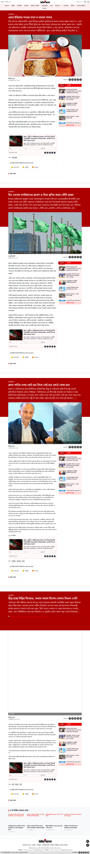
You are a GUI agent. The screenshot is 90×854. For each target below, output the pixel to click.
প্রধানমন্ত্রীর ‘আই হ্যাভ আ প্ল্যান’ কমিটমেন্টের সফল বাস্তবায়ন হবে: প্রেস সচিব (73, 98)
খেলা (51, 5)
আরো (44, 8)
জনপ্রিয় (69, 85)
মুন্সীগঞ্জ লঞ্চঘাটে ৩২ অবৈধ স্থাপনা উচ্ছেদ (72, 117)
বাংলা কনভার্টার (63, 845)
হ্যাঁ (10, 148)
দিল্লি (13, 784)
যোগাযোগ (33, 845)
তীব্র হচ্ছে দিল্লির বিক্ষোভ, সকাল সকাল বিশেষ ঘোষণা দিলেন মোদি (42, 598)
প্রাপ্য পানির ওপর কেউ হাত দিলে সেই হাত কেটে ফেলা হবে (39, 385)
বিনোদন (57, 5)
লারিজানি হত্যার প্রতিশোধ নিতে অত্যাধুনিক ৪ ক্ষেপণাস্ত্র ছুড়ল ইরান (16, 828)
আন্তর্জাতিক (45, 5)
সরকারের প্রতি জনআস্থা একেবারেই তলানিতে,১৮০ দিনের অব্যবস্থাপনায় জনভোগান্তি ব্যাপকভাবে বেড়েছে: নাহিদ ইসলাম (73, 91)
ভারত (23, 561)
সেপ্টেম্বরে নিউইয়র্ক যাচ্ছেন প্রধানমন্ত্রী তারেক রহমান (72, 110)
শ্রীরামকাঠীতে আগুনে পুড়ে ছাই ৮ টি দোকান (54, 827)
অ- (87, 845)
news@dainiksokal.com (39, 850)
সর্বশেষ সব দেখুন (70, 125)
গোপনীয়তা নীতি (45, 845)
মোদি (21, 784)
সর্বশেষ (7, 5)
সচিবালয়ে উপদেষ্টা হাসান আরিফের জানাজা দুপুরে (71, 827)
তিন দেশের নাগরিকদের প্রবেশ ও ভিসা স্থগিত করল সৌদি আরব (41, 195)
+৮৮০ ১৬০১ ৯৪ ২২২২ (27, 850)
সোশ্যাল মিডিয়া (81, 5)
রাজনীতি (19, 5)
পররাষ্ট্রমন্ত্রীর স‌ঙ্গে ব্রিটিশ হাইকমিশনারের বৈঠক (71, 104)
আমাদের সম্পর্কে (27, 845)
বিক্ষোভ (16, 784)
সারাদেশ (26, 5)
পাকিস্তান (13, 561)
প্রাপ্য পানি (19, 561)
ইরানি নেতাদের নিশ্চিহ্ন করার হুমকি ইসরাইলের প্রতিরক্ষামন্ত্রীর (35, 827)
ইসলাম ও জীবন (35, 5)
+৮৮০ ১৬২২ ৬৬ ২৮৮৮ (54, 850)
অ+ (87, 841)
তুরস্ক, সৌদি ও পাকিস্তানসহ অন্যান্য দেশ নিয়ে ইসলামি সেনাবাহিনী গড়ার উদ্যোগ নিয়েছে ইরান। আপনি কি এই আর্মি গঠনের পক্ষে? (39, 139)
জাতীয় (13, 5)
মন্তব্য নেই (43, 148)
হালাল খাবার (14, 157)
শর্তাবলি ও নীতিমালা (54, 845)
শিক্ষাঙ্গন (66, 5)
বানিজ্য (72, 5)
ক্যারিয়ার (39, 845)
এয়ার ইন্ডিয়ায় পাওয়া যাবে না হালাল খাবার (30, 17)
